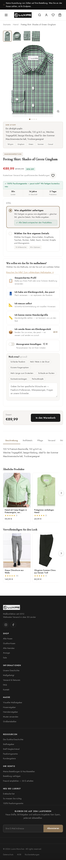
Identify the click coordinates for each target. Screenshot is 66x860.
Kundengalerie (9, 758)
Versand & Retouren (11, 680)
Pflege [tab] (40, 440)
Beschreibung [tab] (12, 440)
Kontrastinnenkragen (19, 379)
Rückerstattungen (32, 854)
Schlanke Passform (18, 361)
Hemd (15, 24)
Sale (5, 657)
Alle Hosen (7, 638)
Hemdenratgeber (10, 711)
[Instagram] (6, 625)
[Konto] (46, 15)
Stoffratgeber (8, 744)
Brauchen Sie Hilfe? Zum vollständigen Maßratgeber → (30, 272)
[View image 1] (7, 36)
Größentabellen (9, 721)
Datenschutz (8, 854)
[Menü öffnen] (6, 15)
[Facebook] (13, 625)
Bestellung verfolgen (12, 776)
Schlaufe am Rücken (46, 373)
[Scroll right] (61, 493)
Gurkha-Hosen (9, 643)
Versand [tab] (51, 440)
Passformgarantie (10, 753)
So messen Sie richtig (12, 798)
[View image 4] (36, 36)
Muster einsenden (10, 716)
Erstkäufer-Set (8, 793)
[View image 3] (26, 36)
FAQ (5, 684)
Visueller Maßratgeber (12, 702)
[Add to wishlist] (53, 175)
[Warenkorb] (60, 15)
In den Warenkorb (45, 417)
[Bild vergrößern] (58, 112)
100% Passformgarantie (13, 803)
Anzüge (6, 652)
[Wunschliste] (53, 15)
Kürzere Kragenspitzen (20, 367)
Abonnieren (53, 828)
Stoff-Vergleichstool (11, 749)
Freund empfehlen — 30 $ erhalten (18, 780)
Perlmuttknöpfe (37, 379)
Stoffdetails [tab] (27, 440)
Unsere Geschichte (11, 670)
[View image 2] (17, 36)
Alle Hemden (9, 648)
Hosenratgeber (9, 707)
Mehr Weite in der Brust (39, 361)
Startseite (7, 24)
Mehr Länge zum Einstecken (22, 373)
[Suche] (40, 15)
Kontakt (6, 689)
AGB (19, 854)
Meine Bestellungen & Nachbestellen (19, 771)
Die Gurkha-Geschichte (13, 739)
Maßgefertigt (8, 675)
